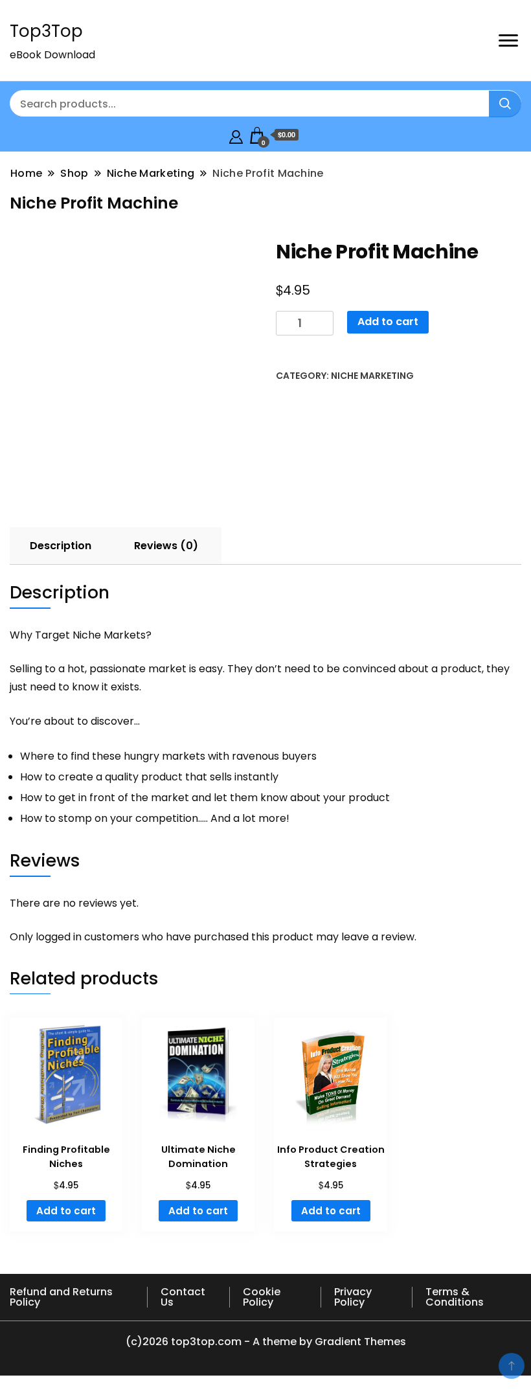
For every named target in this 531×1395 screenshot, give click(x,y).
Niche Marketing (372, 375)
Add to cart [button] (66, 1211)
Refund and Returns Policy (61, 1297)
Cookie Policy (261, 1297)
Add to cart (387, 321)
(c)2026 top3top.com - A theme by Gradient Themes (266, 1341)
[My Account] (236, 135)
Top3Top (46, 31)
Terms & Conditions (454, 1297)
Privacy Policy (353, 1297)
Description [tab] (60, 545)
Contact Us (183, 1297)
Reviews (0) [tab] (166, 545)
